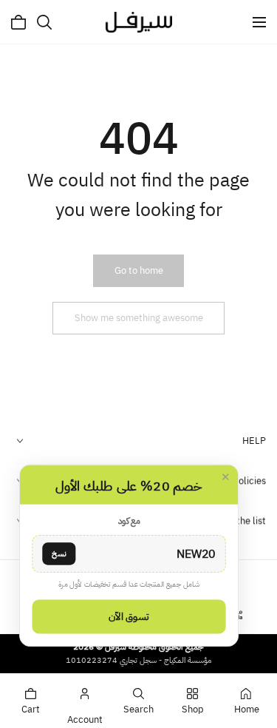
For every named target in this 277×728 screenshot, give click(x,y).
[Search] (44, 22)
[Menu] (259, 22)
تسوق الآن (128, 616)
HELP (254, 441)
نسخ (59, 553)
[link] (139, 271)
